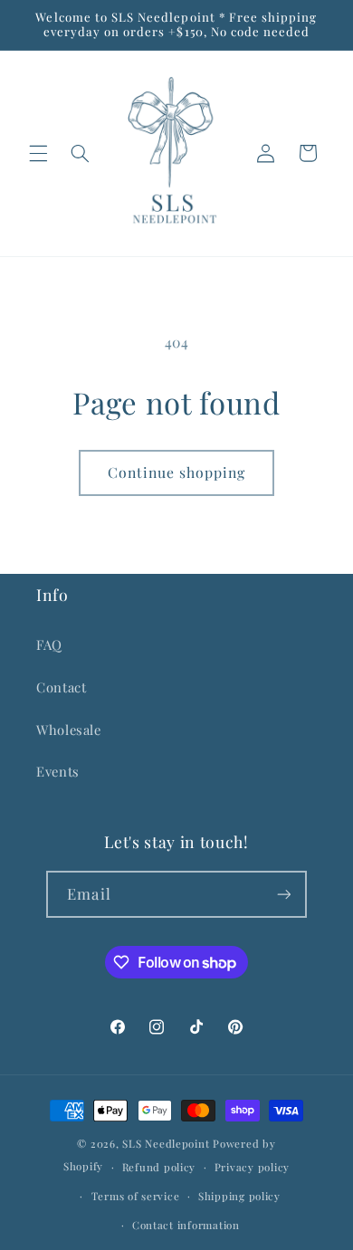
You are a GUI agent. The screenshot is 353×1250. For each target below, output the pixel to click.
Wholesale (68, 729)
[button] (38, 153)
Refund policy (159, 1167)
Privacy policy (252, 1167)
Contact (61, 687)
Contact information (186, 1225)
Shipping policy (239, 1196)
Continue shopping (177, 472)
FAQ (49, 644)
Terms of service (135, 1196)
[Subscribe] (283, 894)
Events (58, 771)
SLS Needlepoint (165, 1143)
